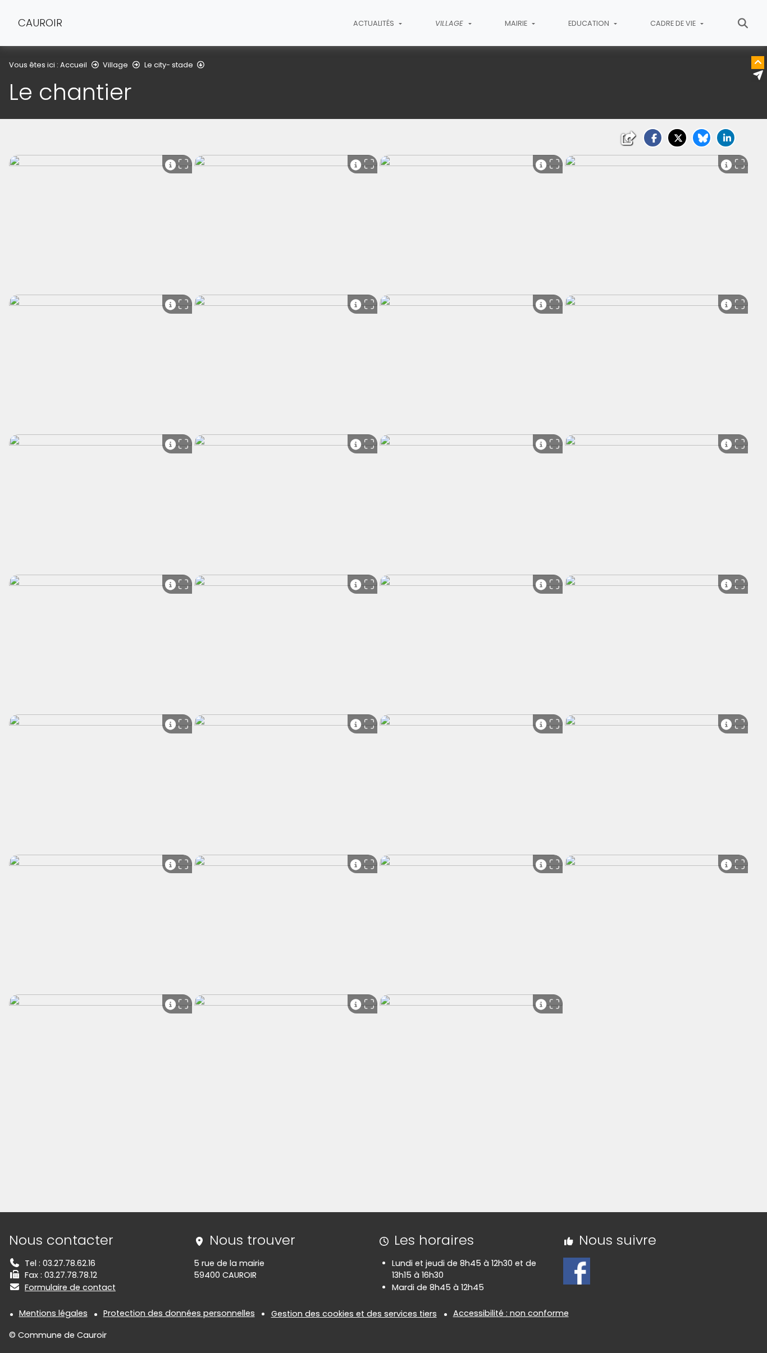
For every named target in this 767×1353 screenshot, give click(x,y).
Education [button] (589, 23)
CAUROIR (40, 23)
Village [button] (450, 23)
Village (115, 65)
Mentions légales (53, 1313)
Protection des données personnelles (179, 1313)
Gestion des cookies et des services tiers (354, 1313)
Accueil (73, 65)
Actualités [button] (374, 23)
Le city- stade (168, 65)
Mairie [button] (517, 23)
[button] (653, 138)
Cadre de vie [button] (673, 23)
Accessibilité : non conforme (511, 1313)
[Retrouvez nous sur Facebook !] (576, 1270)
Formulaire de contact (70, 1287)
